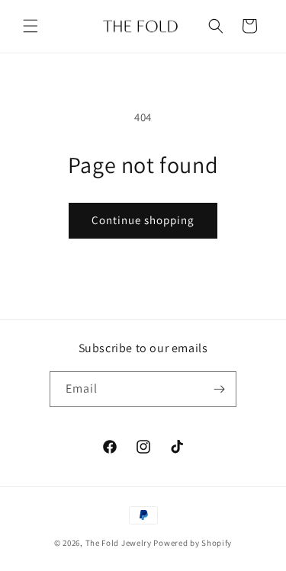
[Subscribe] (219, 389)
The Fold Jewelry (118, 542)
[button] (30, 26)
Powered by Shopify (192, 542)
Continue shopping (143, 220)
